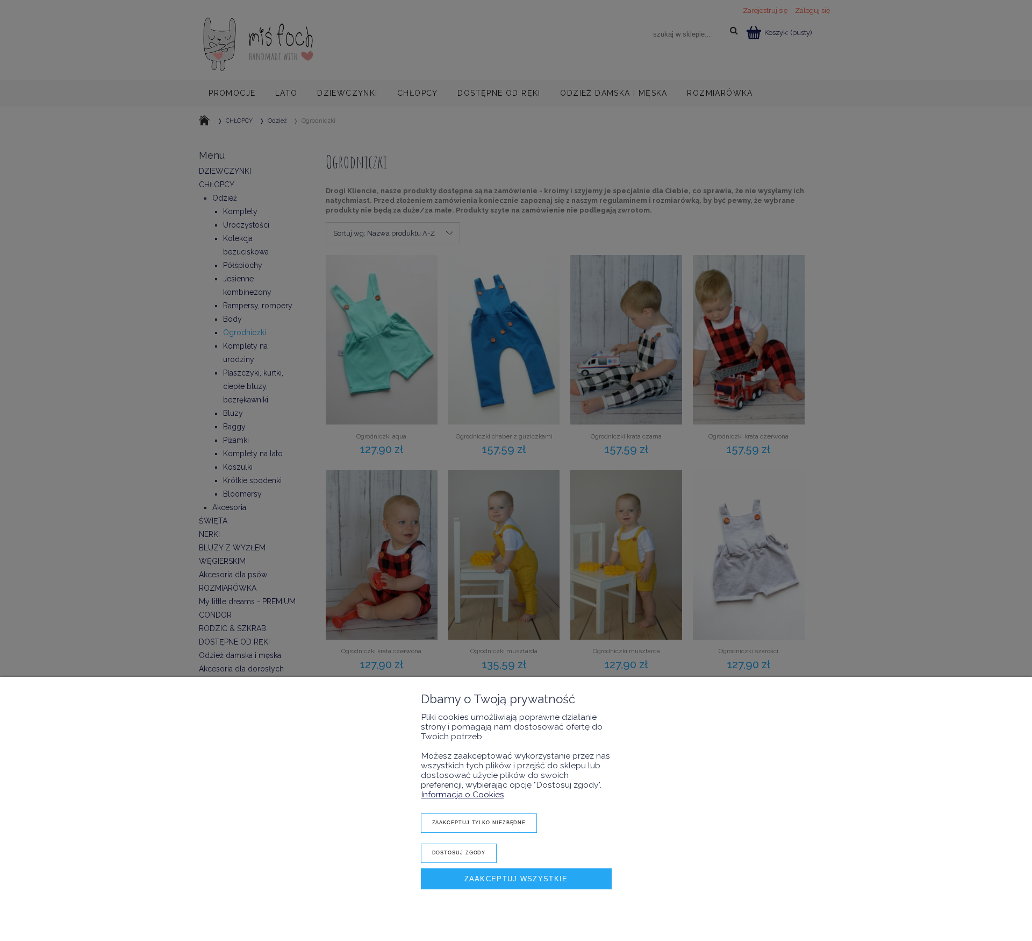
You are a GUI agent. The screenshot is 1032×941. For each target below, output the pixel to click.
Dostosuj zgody (459, 852)
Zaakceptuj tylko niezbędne (479, 822)
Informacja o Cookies (462, 794)
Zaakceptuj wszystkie (516, 879)
